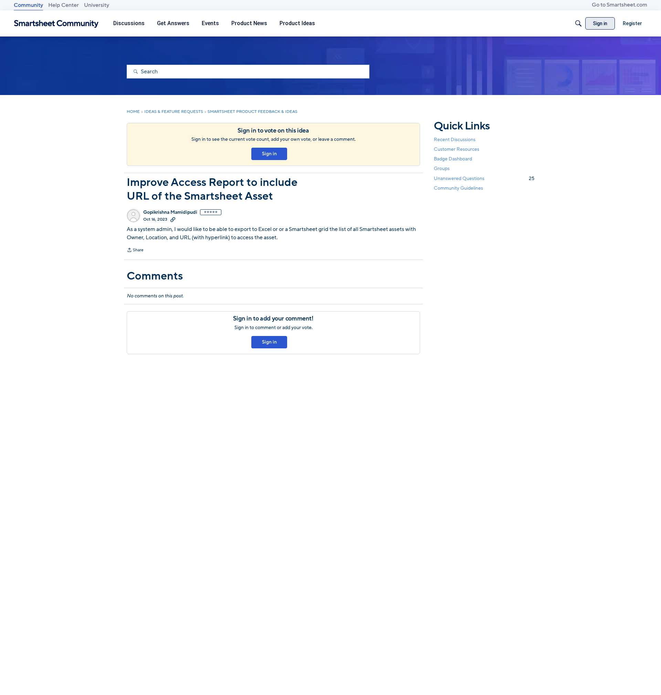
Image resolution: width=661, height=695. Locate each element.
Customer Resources (456, 149)
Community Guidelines (458, 188)
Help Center (63, 5)
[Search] (578, 23)
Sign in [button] (269, 153)
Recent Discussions (454, 139)
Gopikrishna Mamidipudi (170, 212)
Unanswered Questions (484, 178)
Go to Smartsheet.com (619, 5)
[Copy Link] (173, 219)
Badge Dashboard (453, 159)
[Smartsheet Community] (56, 23)
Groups (442, 169)
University (96, 5)
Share (135, 250)
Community (28, 5)
